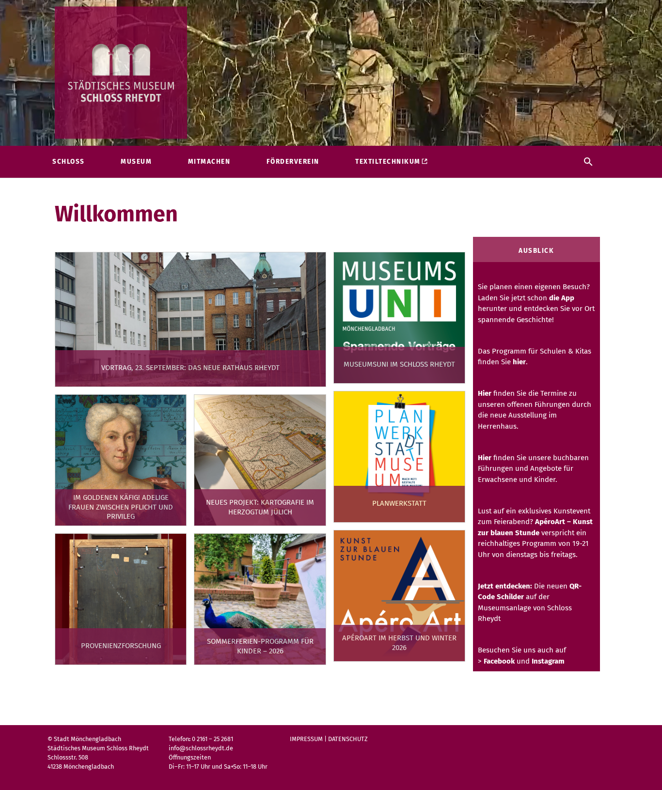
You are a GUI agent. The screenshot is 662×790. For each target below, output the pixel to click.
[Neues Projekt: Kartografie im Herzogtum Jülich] (259, 460)
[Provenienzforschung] (120, 599)
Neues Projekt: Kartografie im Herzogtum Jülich (260, 507)
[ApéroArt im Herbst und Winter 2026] (399, 595)
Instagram (548, 661)
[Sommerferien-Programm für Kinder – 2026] (259, 599)
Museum (136, 161)
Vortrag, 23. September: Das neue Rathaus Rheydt (190, 367)
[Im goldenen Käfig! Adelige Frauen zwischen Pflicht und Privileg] (120, 460)
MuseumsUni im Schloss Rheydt (399, 364)
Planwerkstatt (399, 503)
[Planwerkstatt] (399, 456)
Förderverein (293, 161)
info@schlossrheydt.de (201, 748)
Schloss (68, 161)
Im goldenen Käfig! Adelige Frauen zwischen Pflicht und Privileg (120, 507)
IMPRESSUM (306, 739)
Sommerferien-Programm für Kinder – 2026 (260, 646)
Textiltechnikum (388, 161)
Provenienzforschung (121, 645)
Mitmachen (209, 161)
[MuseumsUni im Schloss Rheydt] (399, 317)
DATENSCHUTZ (348, 739)
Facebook (499, 661)
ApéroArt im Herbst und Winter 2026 (399, 643)
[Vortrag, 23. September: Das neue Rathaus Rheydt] (190, 319)
